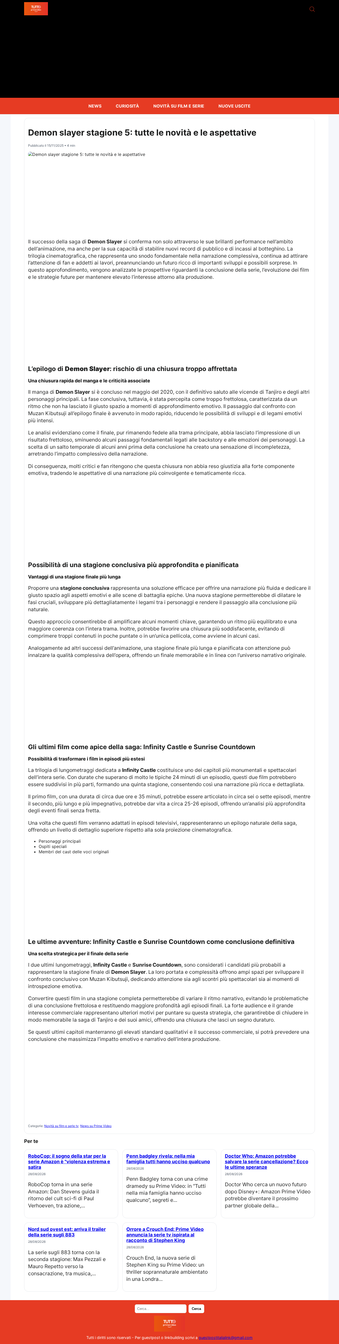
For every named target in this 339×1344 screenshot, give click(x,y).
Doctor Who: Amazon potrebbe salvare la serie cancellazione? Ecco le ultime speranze (266, 1161)
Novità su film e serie (178, 106)
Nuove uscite (234, 106)
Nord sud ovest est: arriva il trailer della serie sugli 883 (67, 1232)
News (94, 106)
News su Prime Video (95, 1126)
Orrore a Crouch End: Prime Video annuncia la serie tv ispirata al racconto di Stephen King (165, 1234)
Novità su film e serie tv (61, 1126)
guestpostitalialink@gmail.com (226, 1337)
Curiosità (127, 106)
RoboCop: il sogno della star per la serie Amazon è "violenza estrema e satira (69, 1161)
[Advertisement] (169, 58)
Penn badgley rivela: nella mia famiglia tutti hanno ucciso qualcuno (168, 1158)
